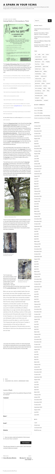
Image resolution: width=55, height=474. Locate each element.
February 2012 (37, 334)
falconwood (37, 61)
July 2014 (36, 261)
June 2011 (36, 354)
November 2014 (38, 251)
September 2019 (38, 136)
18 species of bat (13, 123)
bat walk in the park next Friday (18, 69)
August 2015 (37, 229)
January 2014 (37, 276)
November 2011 (37, 341)
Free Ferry (37, 64)
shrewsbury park (24, 380)
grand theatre (38, 66)
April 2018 (36, 161)
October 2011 (37, 344)
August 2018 (37, 153)
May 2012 (36, 326)
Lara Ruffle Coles (38, 115)
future (42, 64)
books (47, 54)
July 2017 (36, 178)
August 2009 (37, 409)
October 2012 (37, 314)
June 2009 (36, 414)
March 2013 (36, 301)
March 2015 (37, 241)
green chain (45, 66)
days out (45, 56)
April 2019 (36, 143)
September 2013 (38, 286)
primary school (38, 85)
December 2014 (38, 249)
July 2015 (36, 231)
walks (42, 98)
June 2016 (36, 203)
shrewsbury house (39, 93)
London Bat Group (11, 288)
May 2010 (36, 387)
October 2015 (37, 223)
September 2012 (38, 316)
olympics (37, 76)
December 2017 (37, 166)
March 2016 (37, 211)
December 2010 (38, 369)
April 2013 (36, 299)
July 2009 (36, 412)
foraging (48, 61)
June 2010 (36, 384)
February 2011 (37, 364)
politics (43, 83)
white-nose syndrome (14, 141)
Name (5, 416)
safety (44, 88)
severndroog (38, 90)
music (44, 73)
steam (45, 95)
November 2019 (38, 131)
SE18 (49, 88)
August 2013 (37, 289)
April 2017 (36, 186)
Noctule (7, 157)
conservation (9, 380)
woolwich (46, 100)
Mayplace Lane (38, 71)
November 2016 (38, 196)
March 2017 (36, 188)
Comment (6, 398)
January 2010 (37, 397)
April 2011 (36, 359)
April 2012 (36, 329)
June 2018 (36, 158)
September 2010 (38, 377)
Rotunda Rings (47, 115)
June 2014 (36, 264)
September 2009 (38, 407)
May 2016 (36, 206)
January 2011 (37, 367)
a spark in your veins (20, 4)
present (48, 83)
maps (43, 68)
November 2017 (37, 168)
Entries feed (37, 425)
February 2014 (37, 274)
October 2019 (37, 133)
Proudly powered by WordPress (10, 470)
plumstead (37, 83)
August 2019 (37, 138)
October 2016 (37, 198)
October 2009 (37, 404)
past (44, 78)
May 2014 (36, 266)
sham (44, 90)
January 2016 (37, 216)
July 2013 (36, 291)
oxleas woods (38, 78)
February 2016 (37, 213)
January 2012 (37, 336)
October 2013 (37, 284)
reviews (45, 85)
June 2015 (36, 234)
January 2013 (37, 306)
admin (14, 19)
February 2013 (37, 304)
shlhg (48, 90)
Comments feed (38, 427)
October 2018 (37, 151)
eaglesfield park (38, 59)
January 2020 (37, 128)
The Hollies (40, 108)
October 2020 (37, 126)
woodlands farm (38, 100)
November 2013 (37, 281)
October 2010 (37, 374)
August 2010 (37, 379)
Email (5, 423)
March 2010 (37, 392)
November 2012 (37, 311)
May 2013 (36, 296)
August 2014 (37, 259)
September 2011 (38, 346)
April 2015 (36, 239)
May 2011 (36, 357)
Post (6, 379)
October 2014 (37, 254)
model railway (38, 73)
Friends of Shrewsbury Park (13, 64)
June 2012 (36, 324)
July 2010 (36, 382)
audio (39, 54)
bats (43, 54)
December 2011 (37, 339)
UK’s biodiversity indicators (10, 133)
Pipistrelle (22, 149)
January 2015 (37, 246)
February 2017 (37, 191)
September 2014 (38, 256)
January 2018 (37, 163)
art (35, 54)
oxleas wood (43, 76)
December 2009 (38, 399)
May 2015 (36, 236)
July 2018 (36, 156)
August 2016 (37, 201)
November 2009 (38, 402)
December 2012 (37, 309)
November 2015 (38, 221)
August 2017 (37, 176)
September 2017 (38, 173)
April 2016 (36, 208)
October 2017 (37, 171)
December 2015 (38, 218)
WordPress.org (37, 430)
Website (5, 430)
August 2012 (37, 319)
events (16, 380)
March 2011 (36, 362)
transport (37, 98)
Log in (35, 422)
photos (44, 81)
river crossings (38, 88)
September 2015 (38, 226)
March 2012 (36, 331)
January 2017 (37, 193)
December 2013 (37, 279)
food (43, 61)
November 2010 (38, 372)
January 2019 (37, 146)
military (45, 71)
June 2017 (36, 181)
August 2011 (37, 349)
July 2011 (36, 352)
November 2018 (38, 148)
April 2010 (36, 389)
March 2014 (37, 271)
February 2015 (37, 244)
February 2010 (37, 394)
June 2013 (36, 294)
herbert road (38, 68)
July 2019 (36, 141)
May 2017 (36, 183)
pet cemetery (38, 81)
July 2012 (36, 321)
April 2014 (36, 269)
